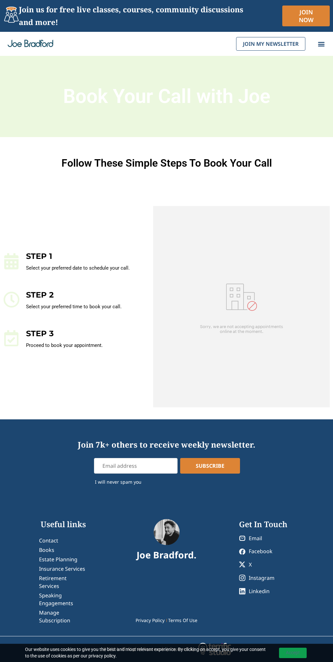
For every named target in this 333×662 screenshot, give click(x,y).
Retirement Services (53, 582)
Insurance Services (62, 568)
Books (46, 550)
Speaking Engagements (56, 599)
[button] (321, 44)
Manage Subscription (54, 616)
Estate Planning (58, 559)
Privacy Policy (150, 620)
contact (48, 540)
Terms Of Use (182, 620)
